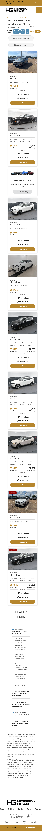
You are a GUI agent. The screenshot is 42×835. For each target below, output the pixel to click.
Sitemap (15, 822)
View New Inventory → (22, 192)
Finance (38, 809)
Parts (29, 809)
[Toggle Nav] (39, 10)
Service (21, 809)
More (21, 90)
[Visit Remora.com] (30, 828)
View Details (23, 103)
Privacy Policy (23, 822)
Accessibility (34, 822)
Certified (11, 809)
